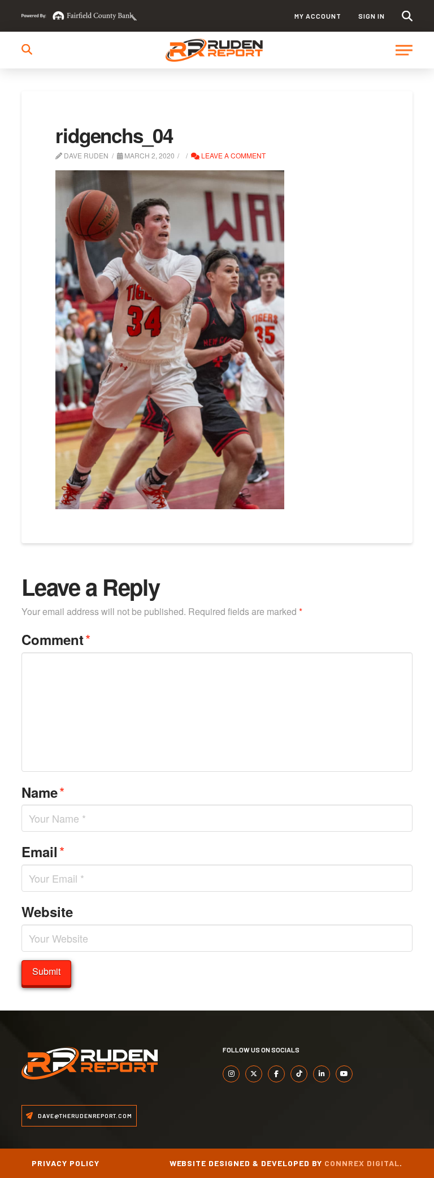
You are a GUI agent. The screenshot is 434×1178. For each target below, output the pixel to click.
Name (42, 792)
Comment (55, 639)
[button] (407, 16)
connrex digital (362, 1163)
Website (47, 911)
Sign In (371, 16)
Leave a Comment (232, 155)
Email (42, 851)
